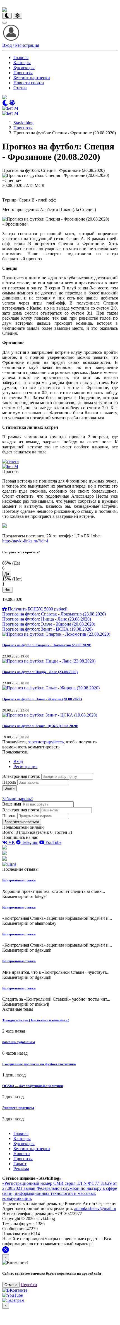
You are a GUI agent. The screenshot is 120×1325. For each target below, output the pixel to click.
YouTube (52, 842)
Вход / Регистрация (20, 45)
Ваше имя (11, 804)
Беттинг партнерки (31, 77)
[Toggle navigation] (4, 23)
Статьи (20, 87)
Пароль (9, 782)
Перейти (29, 1284)
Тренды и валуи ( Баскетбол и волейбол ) (35, 1020)
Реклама (21, 1168)
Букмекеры (24, 67)
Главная (20, 57)
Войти (9, 788)
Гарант (20, 1163)
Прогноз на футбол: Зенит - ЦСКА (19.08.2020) (47, 629)
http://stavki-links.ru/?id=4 (25, 541)
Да (6, 574)
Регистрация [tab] (25, 766)
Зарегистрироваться (21, 822)
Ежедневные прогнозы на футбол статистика (39, 1064)
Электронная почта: (21, 776)
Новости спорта (28, 82)
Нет (7, 589)
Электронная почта (20, 809)
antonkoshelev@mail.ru (95, 1208)
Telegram (29, 842)
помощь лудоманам (18, 1042)
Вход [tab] (18, 761)
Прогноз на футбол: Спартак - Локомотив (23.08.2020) (54, 614)
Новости (21, 1153)
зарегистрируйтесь (46, 741)
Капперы (22, 62)
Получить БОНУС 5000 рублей (37, 609)
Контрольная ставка (19, 880)
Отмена (10, 1285)
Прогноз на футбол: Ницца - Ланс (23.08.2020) (46, 619)
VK (11, 842)
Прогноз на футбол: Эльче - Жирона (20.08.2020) (48, 624)
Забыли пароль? (17, 798)
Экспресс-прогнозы (18, 1108)
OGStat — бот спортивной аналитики (32, 1086)
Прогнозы (23, 72)
